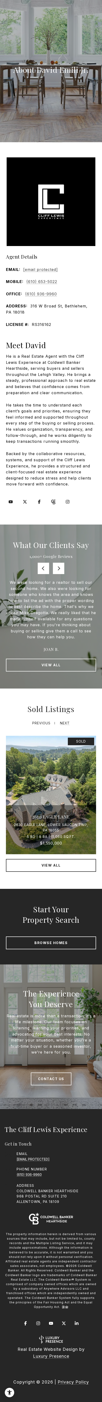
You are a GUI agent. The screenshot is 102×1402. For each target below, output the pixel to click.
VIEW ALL (51, 665)
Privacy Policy (73, 1381)
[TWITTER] (25, 502)
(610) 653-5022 (41, 281)
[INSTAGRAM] (67, 502)
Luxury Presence (51, 1356)
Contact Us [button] (51, 1079)
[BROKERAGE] (53, 502)
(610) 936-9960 (41, 294)
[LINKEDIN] (76, 1323)
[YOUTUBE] (10, 502)
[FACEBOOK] (39, 502)
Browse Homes (51, 943)
